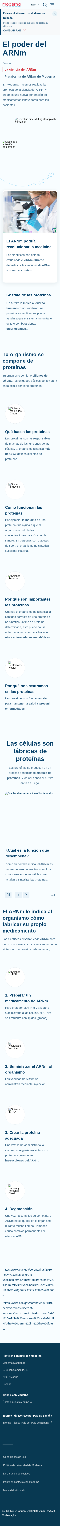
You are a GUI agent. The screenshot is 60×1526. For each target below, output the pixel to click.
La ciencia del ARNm (20, 69)
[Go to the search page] (45, 4)
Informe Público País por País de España (26, 1422)
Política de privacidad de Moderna (22, 1465)
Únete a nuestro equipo (16, 1402)
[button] (8, 895)
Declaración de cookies (16, 1473)
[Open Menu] (52, 5)
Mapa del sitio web (13, 1490)
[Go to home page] (12, 4)
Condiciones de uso (14, 1457)
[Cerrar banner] (54, 13)
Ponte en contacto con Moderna (21, 1482)
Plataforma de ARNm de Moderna (29, 76)
